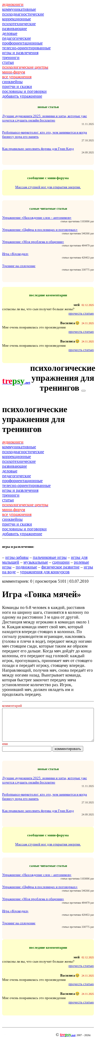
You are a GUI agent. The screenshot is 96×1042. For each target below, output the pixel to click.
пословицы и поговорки (24, 91)
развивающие (14, 28)
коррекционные (16, 19)
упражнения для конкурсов (45, 572)
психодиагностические (23, 14)
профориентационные (22, 43)
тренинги (10, 57)
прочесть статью (81, 313)
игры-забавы (17, 557)
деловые (9, 33)
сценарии (61, 562)
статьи (8, 62)
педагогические (16, 38)
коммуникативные (19, 9)
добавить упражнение (22, 96)
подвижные (26, 567)
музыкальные (35, 562)
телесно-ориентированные (26, 48)
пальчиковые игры (50, 557)
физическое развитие (60, 567)
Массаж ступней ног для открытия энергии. (48, 187)
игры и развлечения (20, 52)
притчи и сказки (17, 86)
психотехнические (19, 23)
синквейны (12, 81)
